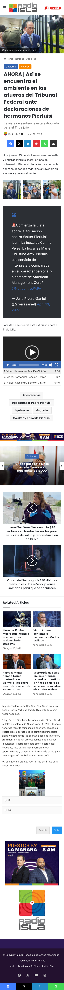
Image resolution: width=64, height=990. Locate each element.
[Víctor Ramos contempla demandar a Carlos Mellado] (47, 619)
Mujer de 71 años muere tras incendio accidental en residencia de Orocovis (16, 637)
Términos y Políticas (29, 966)
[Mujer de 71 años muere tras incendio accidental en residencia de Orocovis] (17, 619)
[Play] (7, 365)
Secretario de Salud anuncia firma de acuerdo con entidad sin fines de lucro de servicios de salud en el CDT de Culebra (47, 681)
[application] (32, 352)
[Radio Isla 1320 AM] (23, 7)
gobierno (22, 410)
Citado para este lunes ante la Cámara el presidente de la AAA (32, 467)
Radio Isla (13, 134)
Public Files (48, 966)
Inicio (12, 966)
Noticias (19, 58)
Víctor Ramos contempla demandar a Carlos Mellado (46, 635)
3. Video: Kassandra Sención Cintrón (25, 382)
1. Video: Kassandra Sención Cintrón (25, 371)
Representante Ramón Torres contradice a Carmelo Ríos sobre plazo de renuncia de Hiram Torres (16, 681)
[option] (32, 465)
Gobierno (31, 58)
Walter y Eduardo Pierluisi (32, 418)
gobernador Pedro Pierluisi (32, 402)
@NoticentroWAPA (26, 288)
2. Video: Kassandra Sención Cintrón (25, 376)
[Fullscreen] (56, 365)
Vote (57, 830)
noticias (43, 410)
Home (9, 58)
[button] (32, 352)
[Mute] (50, 365)
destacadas (33, 395)
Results (43, 830)
